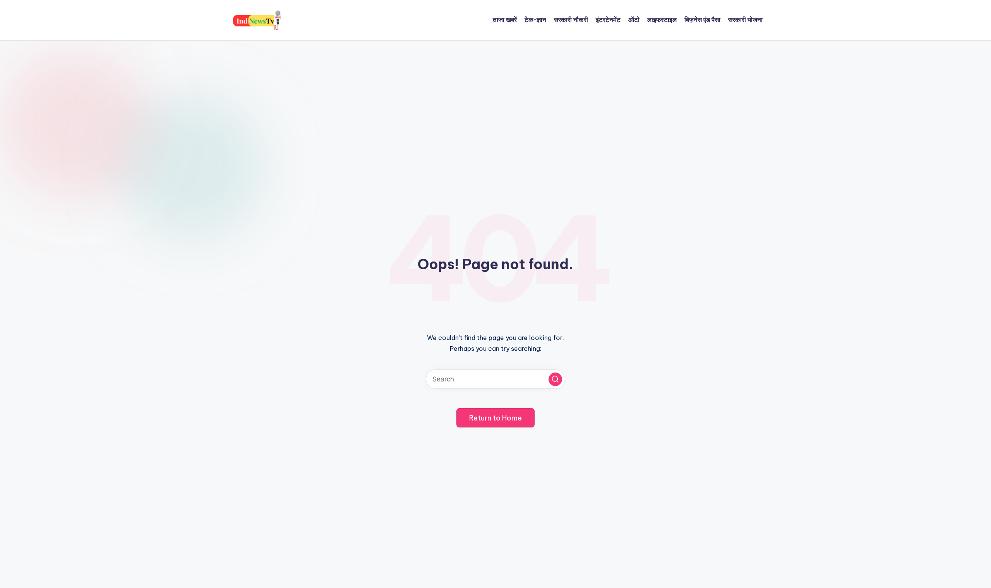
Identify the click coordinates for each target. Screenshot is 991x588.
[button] (555, 379)
